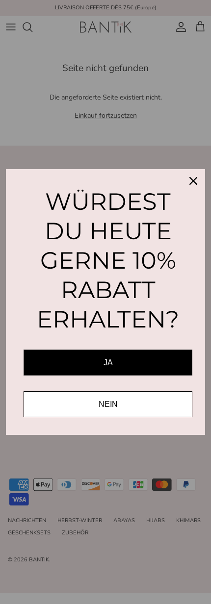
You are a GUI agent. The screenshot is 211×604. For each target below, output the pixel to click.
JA (108, 362)
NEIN (108, 404)
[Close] (193, 181)
